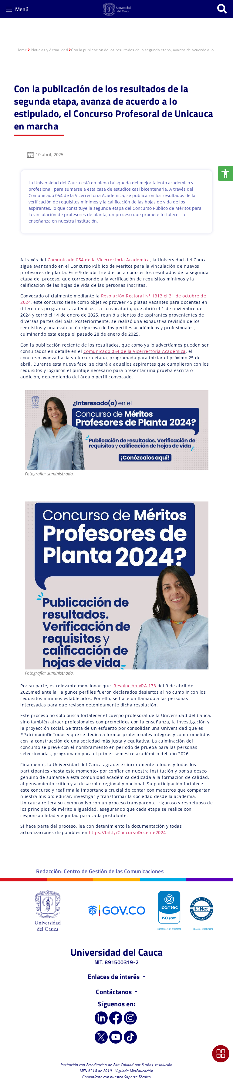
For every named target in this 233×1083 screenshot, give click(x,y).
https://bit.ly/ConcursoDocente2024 (127, 832)
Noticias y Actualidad (49, 49)
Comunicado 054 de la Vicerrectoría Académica (99, 260)
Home (21, 49)
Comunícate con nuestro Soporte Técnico (116, 1076)
